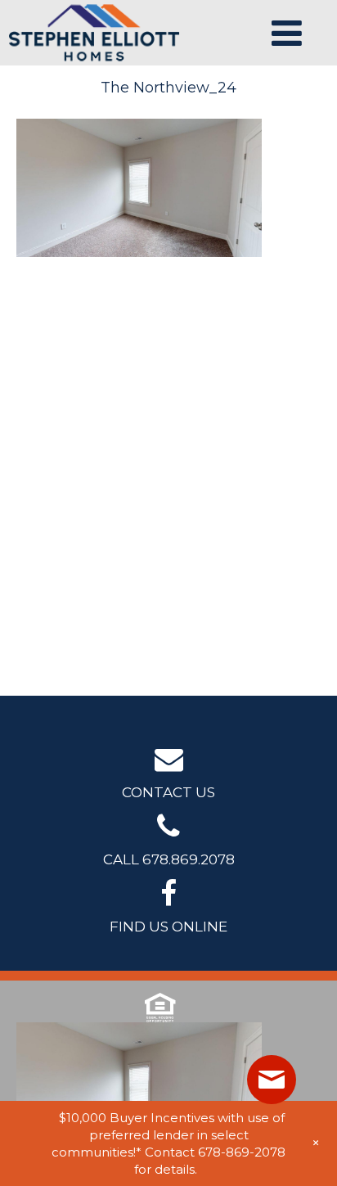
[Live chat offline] (271, 1079)
